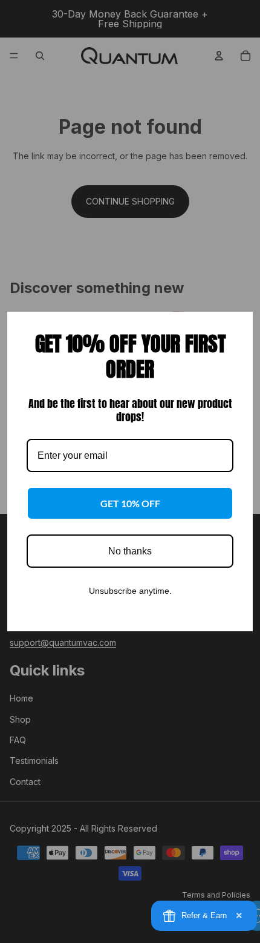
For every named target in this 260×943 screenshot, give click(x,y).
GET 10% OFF (130, 503)
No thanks (130, 551)
